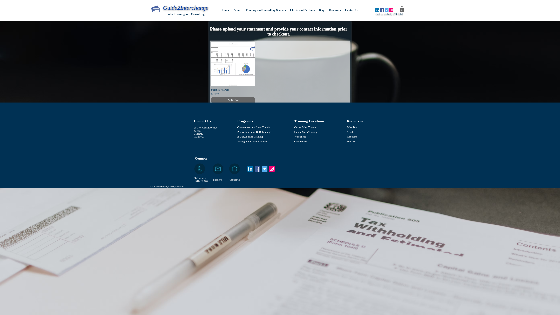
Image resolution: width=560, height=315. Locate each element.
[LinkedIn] (377, 10)
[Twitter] (386, 10)
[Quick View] (233, 64)
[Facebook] (382, 10)
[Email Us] (218, 169)
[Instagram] (391, 10)
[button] (266, 10)
